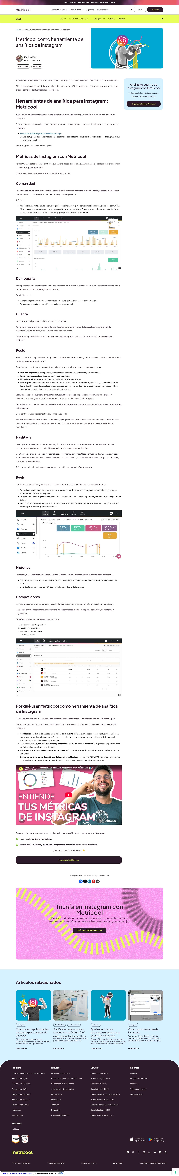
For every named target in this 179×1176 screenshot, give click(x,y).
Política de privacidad (56, 1163)
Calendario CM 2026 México (62, 1089)
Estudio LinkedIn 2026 (100, 1089)
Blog (18, 18)
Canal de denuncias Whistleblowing (153, 1163)
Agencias (90, 10)
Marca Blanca (56, 1094)
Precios (80, 10)
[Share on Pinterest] (93, 881)
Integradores (56, 1099)
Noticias (122, 19)
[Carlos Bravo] (19, 58)
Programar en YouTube (20, 1099)
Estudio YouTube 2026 (99, 1073)
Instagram (37, 66)
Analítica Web (23, 66)
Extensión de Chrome (20, 1105)
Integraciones (17, 1115)
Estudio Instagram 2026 (100, 1078)
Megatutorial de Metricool (69, 860)
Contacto (134, 1073)
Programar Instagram (20, 1078)
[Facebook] (127, 1152)
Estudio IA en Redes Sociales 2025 (104, 1105)
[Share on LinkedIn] (89, 881)
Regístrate (155, 10)
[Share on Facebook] (81, 881)
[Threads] (149, 1152)
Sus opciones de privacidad (46, 1173)
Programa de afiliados (139, 1078)
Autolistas (55, 1105)
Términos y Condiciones (21, 1163)
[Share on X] (85, 881)
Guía (61, 19)
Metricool (15, 1129)
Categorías (98, 19)
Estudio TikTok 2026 (99, 1084)
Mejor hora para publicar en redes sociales (28, 1073)
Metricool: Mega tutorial (60, 1073)
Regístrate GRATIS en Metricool (144, 104)
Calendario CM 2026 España (62, 1084)
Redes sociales (68, 10)
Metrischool (102, 10)
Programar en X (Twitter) (21, 1084)
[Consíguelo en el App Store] (139, 1139)
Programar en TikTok (19, 1089)
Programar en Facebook (21, 1094)
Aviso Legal (117, 1163)
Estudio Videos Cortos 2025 (102, 1115)
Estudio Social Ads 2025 (100, 1110)
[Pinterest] (165, 1152)
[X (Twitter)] (144, 1152)
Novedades (16, 1110)
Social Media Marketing (78, 19)
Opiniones (134, 1084)
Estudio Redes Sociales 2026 (102, 1099)
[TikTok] (138, 1152)
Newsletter (55, 1110)
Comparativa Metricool (60, 1115)
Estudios (111, 19)
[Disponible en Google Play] (158, 1140)
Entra (140, 10)
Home (18, 29)
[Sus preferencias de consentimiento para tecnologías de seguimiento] (175, 1172)
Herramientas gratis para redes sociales (66, 1078)
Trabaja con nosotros (138, 1089)
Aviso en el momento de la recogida (17, 1173)
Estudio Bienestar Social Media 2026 (105, 1094)
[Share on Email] (98, 881)
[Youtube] (154, 1152)
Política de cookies (88, 1163)
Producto (55, 10)
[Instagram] (133, 1152)
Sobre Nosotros (136, 1094)
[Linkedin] (160, 1152)
